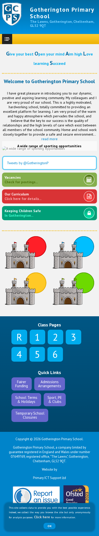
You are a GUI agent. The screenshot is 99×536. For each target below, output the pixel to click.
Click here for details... (23, 196)
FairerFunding (21, 383)
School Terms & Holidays (26, 399)
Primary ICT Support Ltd (49, 478)
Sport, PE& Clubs (54, 399)
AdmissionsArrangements (49, 383)
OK (49, 526)
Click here (42, 517)
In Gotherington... (23, 213)
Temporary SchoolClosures (29, 415)
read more (49, 139)
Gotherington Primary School (62, 13)
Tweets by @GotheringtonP (28, 163)
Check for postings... (21, 179)
